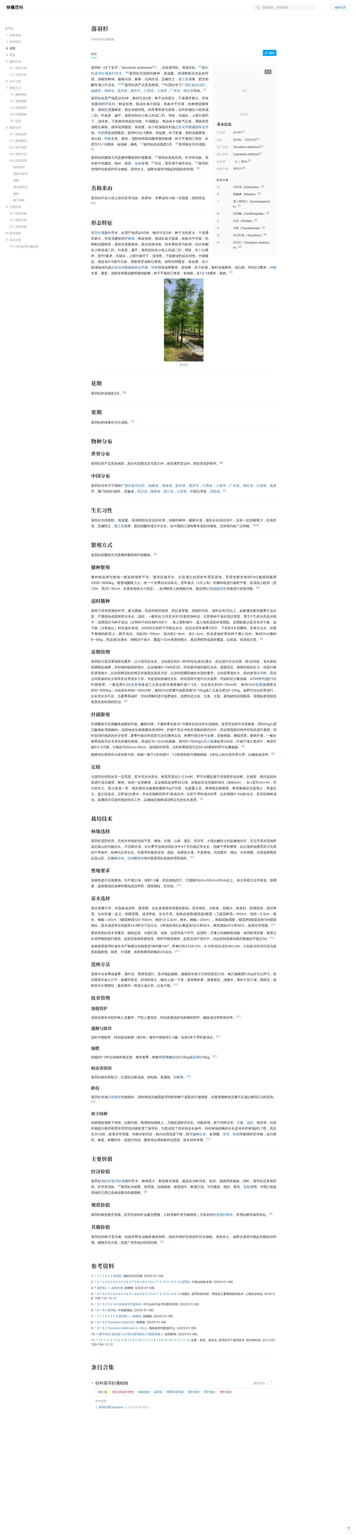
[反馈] (348, 1528)
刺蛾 (176, 1077)
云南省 (261, 485)
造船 (138, 163)
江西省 (149, 91)
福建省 (96, 91)
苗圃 (259, 684)
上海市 (162, 91)
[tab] (94, 54)
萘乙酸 (209, 741)
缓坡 (140, 858)
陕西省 (155, 491)
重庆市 (136, 91)
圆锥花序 (201, 127)
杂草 (260, 673)
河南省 (215, 491)
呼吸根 (110, 104)
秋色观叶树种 (223, 1215)
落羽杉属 (101, 73)
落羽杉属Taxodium (111, 1407)
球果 (101, 133)
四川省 (142, 491)
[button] (266, 89)
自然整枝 (114, 1097)
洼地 (130, 858)
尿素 (134, 684)
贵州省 (122, 91)
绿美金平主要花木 (130, 1304)
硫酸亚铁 (219, 588)
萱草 (226, 1134)
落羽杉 (117, 1276)
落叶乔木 (115, 73)
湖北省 (188, 91)
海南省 (109, 91)
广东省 (175, 91)
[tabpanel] (183, 654)
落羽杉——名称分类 (110, 1288)
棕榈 (236, 1134)
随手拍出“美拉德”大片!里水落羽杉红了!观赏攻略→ (131, 1334)
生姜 (202, 1134)
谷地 (120, 858)
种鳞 (107, 138)
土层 (185, 79)
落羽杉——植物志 (130, 1316)
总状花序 (181, 127)
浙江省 (168, 491)
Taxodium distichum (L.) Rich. (128, 1328)
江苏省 (182, 491)
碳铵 (175, 1057)
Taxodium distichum (121, 1322)
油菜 (250, 1122)
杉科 (107, 1181)
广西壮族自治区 (193, 85)
